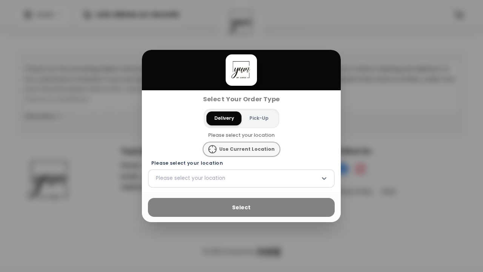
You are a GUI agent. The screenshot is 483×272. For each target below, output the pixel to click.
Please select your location (187, 163)
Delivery (224, 118)
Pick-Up (259, 118)
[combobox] (156, 178)
